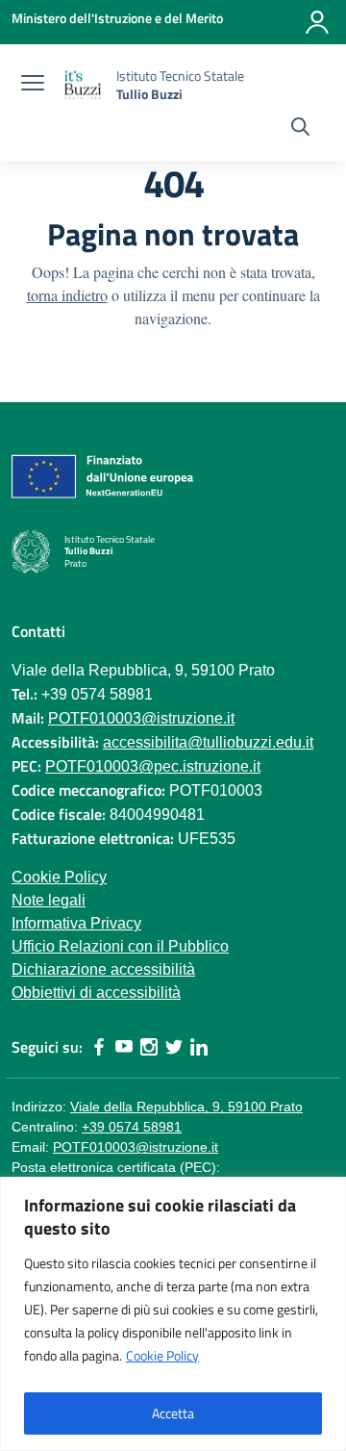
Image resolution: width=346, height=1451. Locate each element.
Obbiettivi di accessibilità (96, 992)
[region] (173, 1314)
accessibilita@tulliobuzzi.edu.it (208, 742)
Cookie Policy (162, 1355)
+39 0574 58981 (132, 1126)
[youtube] (124, 1047)
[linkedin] (199, 1047)
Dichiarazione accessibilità (103, 969)
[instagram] (149, 1047)
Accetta (173, 1413)
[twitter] (174, 1047)
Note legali (49, 900)
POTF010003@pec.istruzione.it (152, 766)
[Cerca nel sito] (300, 128)
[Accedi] (317, 22)
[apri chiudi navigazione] (32, 85)
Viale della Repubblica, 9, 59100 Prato (186, 1106)
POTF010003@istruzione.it (141, 718)
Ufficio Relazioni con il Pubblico (120, 946)
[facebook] (99, 1047)
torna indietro (67, 295)
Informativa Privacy (76, 923)
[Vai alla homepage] (82, 85)
